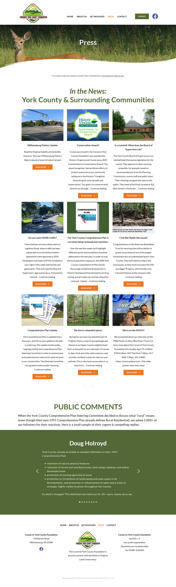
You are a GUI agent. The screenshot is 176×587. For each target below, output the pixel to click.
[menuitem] (70, 16)
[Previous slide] (37, 471)
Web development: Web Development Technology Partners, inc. (88, 578)
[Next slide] (138, 471)
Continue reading (98, 188)
